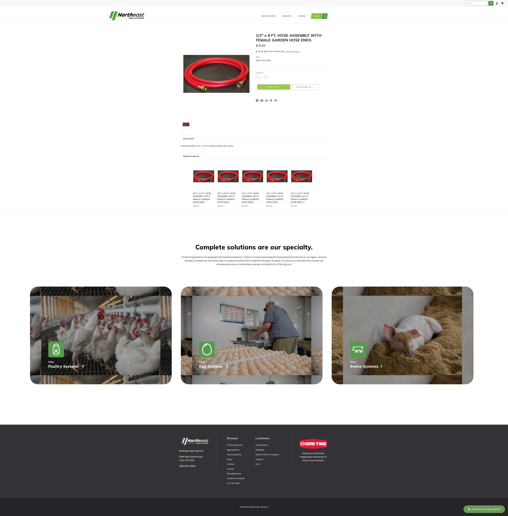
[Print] (266, 100)
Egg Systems (233, 449)
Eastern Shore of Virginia (267, 454)
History (230, 469)
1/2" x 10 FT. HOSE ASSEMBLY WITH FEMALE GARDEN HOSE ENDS (226, 198)
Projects (286, 16)
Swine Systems (234, 454)
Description (188, 138)
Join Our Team (234, 483)
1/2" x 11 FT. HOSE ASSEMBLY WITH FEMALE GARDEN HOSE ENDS (202, 198)
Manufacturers (234, 473)
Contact (302, 16)
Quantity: (260, 73)
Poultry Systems (234, 445)
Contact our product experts (485, 509)
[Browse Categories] (325, 16)
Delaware (259, 449)
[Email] (261, 100)
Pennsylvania (261, 445)
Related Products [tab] (191, 156)
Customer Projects (236, 478)
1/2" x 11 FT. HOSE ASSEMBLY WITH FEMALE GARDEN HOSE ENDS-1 (300, 198)
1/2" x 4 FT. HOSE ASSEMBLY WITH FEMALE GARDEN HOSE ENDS (250, 198)
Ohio (257, 464)
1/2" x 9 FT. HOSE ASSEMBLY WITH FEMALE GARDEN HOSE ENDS (274, 198)
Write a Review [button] (292, 51)
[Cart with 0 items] (502, 3)
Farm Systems (268, 16)
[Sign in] (497, 3)
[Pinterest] (275, 100)
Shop (317, 16)
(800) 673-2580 (187, 466)
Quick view (203, 176)
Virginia (259, 459)
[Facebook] (257, 100)
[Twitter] (271, 100)
